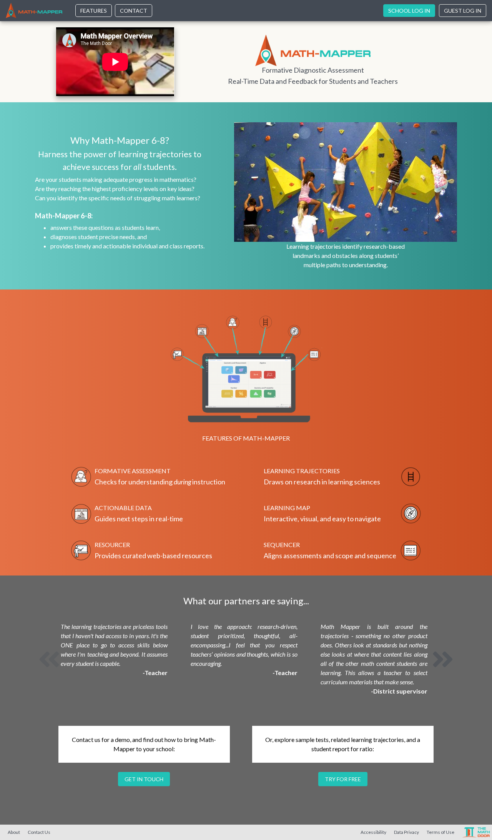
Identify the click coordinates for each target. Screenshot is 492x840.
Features (93, 10)
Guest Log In (462, 10)
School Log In (409, 10)
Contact (133, 10)
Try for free (343, 779)
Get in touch (144, 779)
